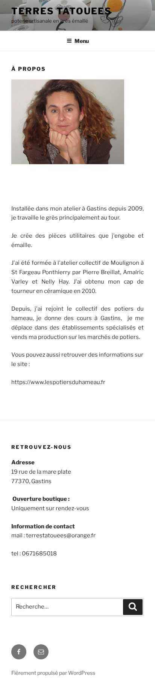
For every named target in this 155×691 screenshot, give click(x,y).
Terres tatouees (61, 11)
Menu (81, 41)
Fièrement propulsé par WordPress (53, 673)
